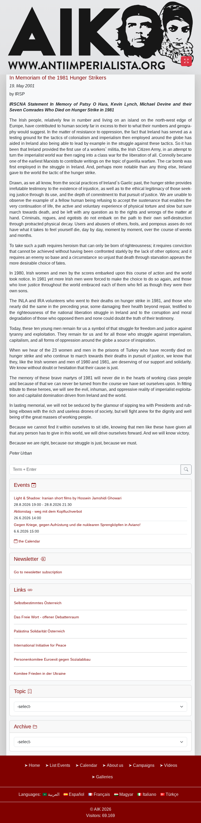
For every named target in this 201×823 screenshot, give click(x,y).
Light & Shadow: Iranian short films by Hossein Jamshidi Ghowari (67, 498)
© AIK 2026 (100, 809)
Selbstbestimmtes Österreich (38, 603)
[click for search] (186, 470)
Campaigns (143, 765)
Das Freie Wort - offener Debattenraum (46, 617)
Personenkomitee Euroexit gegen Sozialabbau (52, 659)
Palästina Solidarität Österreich (39, 631)
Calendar (88, 765)
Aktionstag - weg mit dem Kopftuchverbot (48, 511)
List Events (60, 765)
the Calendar (29, 541)
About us (115, 765)
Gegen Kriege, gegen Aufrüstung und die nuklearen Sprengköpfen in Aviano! (77, 525)
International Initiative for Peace (40, 645)
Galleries (104, 777)
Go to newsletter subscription (38, 572)
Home (34, 765)
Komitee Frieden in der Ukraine (40, 673)
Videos (170, 765)
